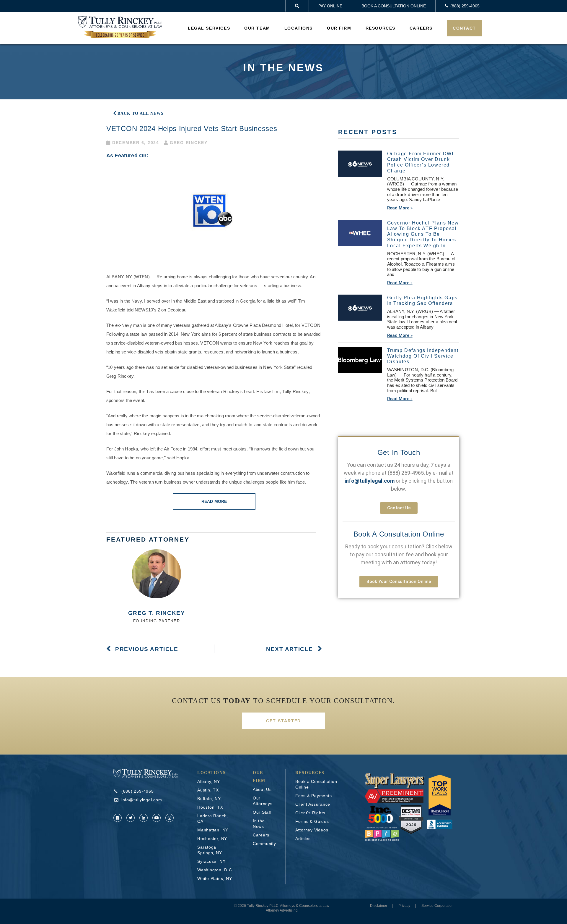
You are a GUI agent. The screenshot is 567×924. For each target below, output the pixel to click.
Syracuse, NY (211, 861)
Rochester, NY (212, 838)
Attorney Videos (311, 830)
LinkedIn (143, 818)
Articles (303, 838)
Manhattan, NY (212, 830)
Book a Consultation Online (393, 6)
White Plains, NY (214, 878)
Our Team (257, 28)
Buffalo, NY (209, 798)
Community (264, 843)
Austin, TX (208, 790)
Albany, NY (208, 781)
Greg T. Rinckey (156, 613)
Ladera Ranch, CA (212, 818)
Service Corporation (437, 906)
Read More (214, 501)
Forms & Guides (312, 821)
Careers (421, 28)
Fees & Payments (313, 795)
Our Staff (262, 812)
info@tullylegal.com (141, 799)
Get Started (283, 720)
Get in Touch (398, 452)
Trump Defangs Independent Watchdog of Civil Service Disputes (423, 356)
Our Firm (339, 28)
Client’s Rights (310, 812)
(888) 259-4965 (406, 473)
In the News (259, 823)
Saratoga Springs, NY (209, 850)
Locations (298, 28)
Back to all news (141, 113)
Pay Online (330, 6)
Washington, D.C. (215, 870)
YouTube (156, 818)
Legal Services (209, 28)
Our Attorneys (263, 801)
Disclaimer (378, 906)
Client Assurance (312, 804)
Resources (380, 28)
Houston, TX (210, 807)
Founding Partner (156, 621)
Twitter (130, 818)
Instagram (169, 818)
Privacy (404, 906)
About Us (262, 789)
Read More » (400, 208)
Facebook (117, 818)
